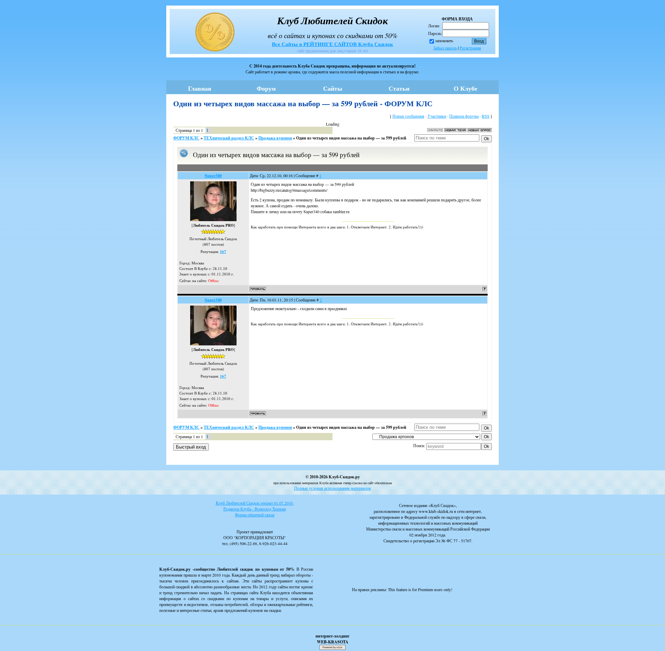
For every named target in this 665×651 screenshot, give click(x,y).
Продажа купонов (275, 138)
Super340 (213, 176)
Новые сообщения (408, 116)
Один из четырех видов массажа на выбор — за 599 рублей (351, 138)
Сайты (332, 88)
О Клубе (465, 88)
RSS (485, 116)
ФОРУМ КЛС (186, 138)
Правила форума (464, 116)
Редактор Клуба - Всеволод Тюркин (254, 509)
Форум (266, 88)
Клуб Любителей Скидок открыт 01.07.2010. (255, 503)
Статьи (399, 88)
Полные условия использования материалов (332, 488)
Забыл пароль (445, 48)
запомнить (444, 40)
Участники (436, 116)
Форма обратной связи (254, 514)
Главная (199, 88)
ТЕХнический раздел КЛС (229, 138)
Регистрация (470, 48)
